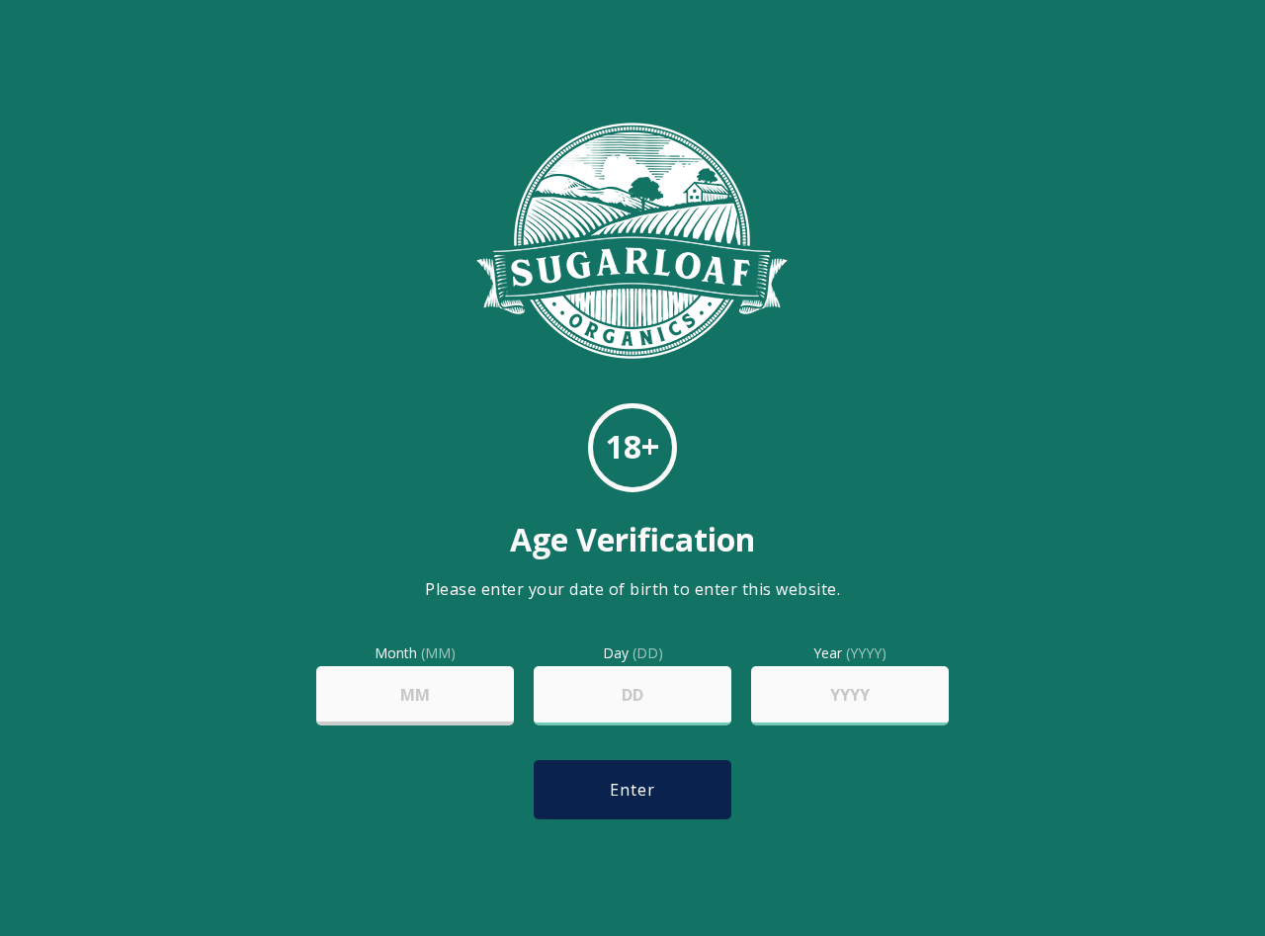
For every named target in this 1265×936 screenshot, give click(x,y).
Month (415, 653)
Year (849, 653)
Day (633, 653)
